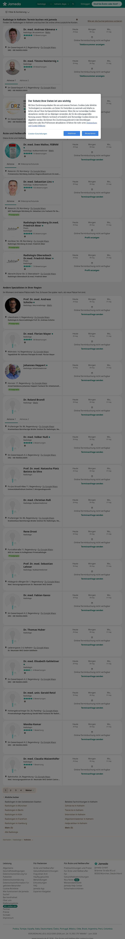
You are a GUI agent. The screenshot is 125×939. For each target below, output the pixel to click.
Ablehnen (72, 133)
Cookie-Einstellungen (37, 134)
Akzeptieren (90, 133)
